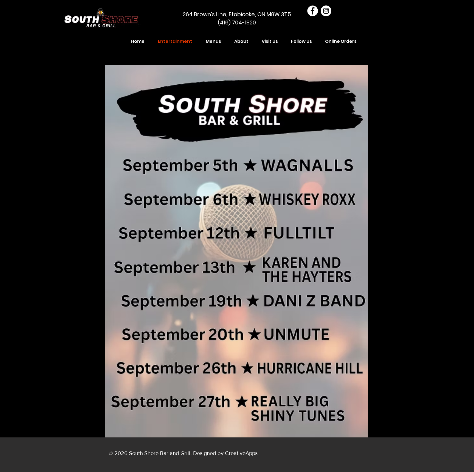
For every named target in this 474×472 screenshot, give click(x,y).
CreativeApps (241, 453)
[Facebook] (312, 10)
